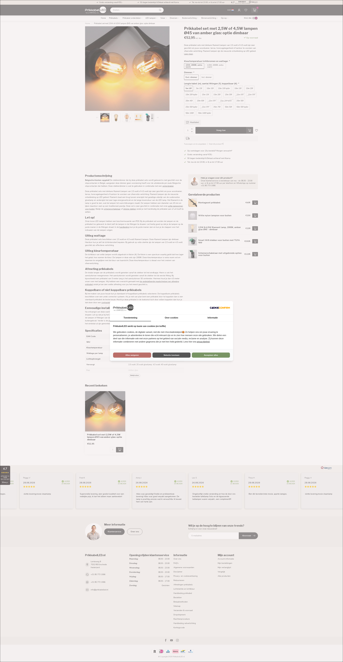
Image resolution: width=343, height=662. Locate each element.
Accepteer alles (211, 355)
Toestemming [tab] (130, 318)
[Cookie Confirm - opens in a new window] (220, 307)
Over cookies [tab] (171, 318)
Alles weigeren (132, 355)
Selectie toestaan (171, 355)
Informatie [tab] (213, 318)
